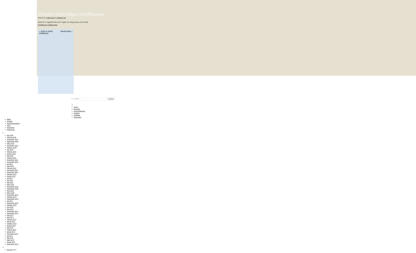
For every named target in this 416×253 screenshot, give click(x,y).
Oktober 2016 (11, 224)
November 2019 (12, 195)
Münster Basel (66, 31)
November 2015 (12, 234)
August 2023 (11, 154)
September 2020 (12, 189)
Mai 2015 (10, 238)
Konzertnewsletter (13, 123)
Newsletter (11, 128)
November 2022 (12, 162)
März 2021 (10, 185)
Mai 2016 (10, 228)
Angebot (77, 113)
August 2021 (11, 176)
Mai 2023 (10, 156)
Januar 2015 (11, 242)
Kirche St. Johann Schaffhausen (46, 32)
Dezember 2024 (12, 145)
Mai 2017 (10, 215)
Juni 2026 (10, 135)
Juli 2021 (10, 178)
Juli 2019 (10, 201)
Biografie (77, 109)
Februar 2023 (11, 158)
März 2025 (10, 143)
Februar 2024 (11, 152)
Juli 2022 (10, 164)
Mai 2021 (10, 182)
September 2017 (12, 213)
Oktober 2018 (11, 205)
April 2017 (10, 217)
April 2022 (10, 166)
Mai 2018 (10, 209)
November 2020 (12, 187)
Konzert (9, 250)
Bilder (9, 119)
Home (76, 107)
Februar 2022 (11, 168)
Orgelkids (77, 115)
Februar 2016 (11, 230)
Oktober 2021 (11, 174)
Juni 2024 (10, 150)
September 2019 (12, 199)
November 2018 (12, 203)
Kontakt (9, 121)
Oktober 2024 (11, 148)
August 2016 (11, 226)
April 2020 (10, 191)
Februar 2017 (11, 219)
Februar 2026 (11, 137)
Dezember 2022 (12, 160)
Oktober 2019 (11, 197)
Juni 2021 (10, 180)
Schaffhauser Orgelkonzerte (47, 25)
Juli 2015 (10, 236)
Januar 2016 (11, 232)
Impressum (11, 130)
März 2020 (10, 193)
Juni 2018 (10, 207)
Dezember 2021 (12, 170)
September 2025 (12, 141)
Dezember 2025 (12, 139)
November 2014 (12, 244)
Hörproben (77, 117)
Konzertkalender (79, 111)
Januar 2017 (11, 221)
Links (8, 126)
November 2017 (12, 211)
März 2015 (10, 240)
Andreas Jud (61, 18)
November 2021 (12, 172)
